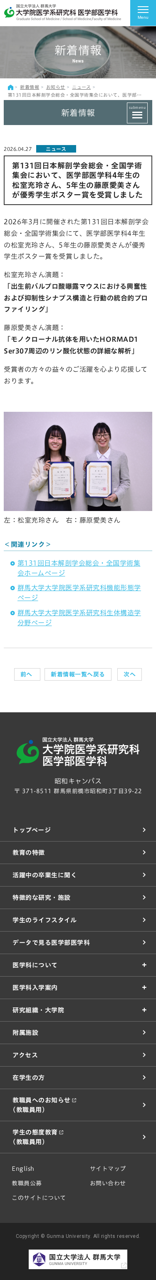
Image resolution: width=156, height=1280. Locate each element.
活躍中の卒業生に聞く (44, 875)
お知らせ (55, 87)
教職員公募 (27, 1183)
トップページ (31, 830)
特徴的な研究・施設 (41, 897)
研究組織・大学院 (38, 1010)
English (23, 1169)
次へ (130, 674)
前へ (27, 674)
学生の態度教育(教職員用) (35, 1137)
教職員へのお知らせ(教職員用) (41, 1105)
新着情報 (29, 87)
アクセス (25, 1055)
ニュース (81, 87)
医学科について (35, 965)
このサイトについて (39, 1198)
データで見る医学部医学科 (51, 942)
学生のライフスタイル (44, 920)
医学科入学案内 (35, 987)
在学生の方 (28, 1078)
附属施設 (25, 1033)
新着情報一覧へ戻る (78, 674)
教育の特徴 (28, 852)
